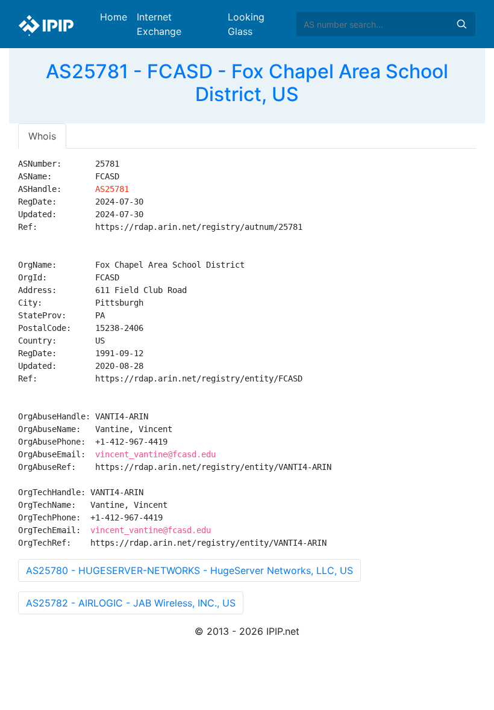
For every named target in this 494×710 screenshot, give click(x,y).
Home (113, 17)
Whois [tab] (42, 136)
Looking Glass (246, 24)
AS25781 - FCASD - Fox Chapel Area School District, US (247, 83)
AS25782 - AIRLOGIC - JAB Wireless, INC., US (131, 603)
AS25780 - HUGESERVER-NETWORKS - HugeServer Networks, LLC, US (189, 570)
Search (461, 24)
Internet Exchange (159, 24)
